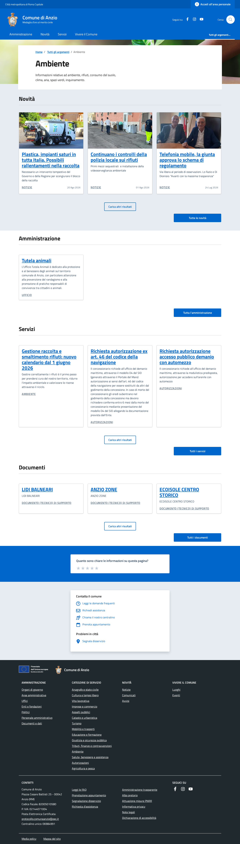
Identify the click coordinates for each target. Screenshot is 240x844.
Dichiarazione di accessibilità (139, 818)
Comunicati (129, 695)
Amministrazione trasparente (139, 790)
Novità (45, 34)
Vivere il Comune (86, 34)
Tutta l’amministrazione (197, 313)
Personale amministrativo (37, 718)
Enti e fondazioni (32, 706)
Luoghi (176, 689)
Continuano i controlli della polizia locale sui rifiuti (119, 157)
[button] (230, 19)
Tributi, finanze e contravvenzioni (92, 746)
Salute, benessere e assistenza (90, 757)
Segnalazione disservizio (86, 801)
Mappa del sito (52, 839)
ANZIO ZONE (104, 489)
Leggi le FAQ (79, 790)
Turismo (76, 723)
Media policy (29, 839)
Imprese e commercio (84, 706)
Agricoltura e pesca (83, 768)
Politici (26, 712)
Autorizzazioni (102, 422)
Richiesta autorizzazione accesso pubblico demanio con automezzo (187, 356)
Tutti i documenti (197, 537)
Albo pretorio (130, 795)
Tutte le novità (197, 218)
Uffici (25, 701)
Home (39, 52)
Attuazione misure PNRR (137, 801)
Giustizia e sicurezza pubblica (89, 740)
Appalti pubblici (81, 712)
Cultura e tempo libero (85, 695)
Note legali (128, 812)
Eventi (176, 695)
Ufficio (27, 295)
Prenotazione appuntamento (89, 795)
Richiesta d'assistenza (85, 806)
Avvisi (125, 701)
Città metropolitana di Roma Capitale (24, 4)
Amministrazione (20, 34)
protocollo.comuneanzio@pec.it (40, 819)
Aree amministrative (34, 695)
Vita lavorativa (80, 701)
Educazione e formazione (87, 734)
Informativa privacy (133, 806)
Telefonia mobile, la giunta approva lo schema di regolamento (187, 159)
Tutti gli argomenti (58, 52)
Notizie (27, 187)
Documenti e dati (32, 723)
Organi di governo (32, 689)
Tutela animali (36, 260)
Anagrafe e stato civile (85, 689)
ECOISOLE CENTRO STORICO (179, 492)
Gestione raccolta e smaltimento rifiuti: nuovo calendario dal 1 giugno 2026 (49, 359)
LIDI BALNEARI (37, 489)
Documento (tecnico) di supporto (47, 503)
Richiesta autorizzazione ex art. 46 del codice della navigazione (119, 356)
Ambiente (29, 394)
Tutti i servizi (197, 451)
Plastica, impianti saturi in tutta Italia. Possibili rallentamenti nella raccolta (50, 159)
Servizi (62, 34)
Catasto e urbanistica (84, 718)
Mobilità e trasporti (83, 729)
